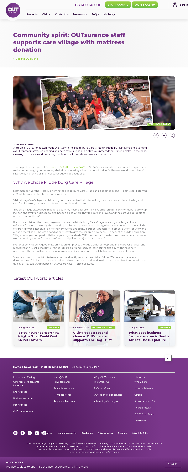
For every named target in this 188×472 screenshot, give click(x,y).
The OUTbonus (101, 382)
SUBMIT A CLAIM (145, 4)
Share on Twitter (164, 135)
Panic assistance (62, 382)
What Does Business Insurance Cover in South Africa (149, 318)
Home (17, 367)
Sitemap (122, 433)
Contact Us (62, 14)
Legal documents (67, 433)
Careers (138, 395)
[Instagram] (15, 434)
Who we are (140, 382)
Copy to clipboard (172, 135)
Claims (46, 14)
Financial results (142, 407)
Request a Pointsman (65, 401)
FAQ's (95, 14)
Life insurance (20, 392)
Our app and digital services (108, 395)
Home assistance (62, 395)
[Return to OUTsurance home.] (13, 10)
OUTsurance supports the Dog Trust (94, 318)
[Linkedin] (37, 434)
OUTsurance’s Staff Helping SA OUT (67, 167)
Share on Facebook (156, 135)
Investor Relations (143, 388)
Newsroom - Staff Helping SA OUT (46, 367)
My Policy (109, 14)
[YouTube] (44, 434)
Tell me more (79, 466)
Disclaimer (87, 433)
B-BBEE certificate (144, 414)
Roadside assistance (64, 388)
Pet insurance (20, 405)
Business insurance (23, 398)
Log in (184, 4)
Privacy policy (105, 433)
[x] (30, 434)
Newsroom (140, 420)
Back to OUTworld (27, 58)
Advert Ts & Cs (140, 433)
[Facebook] (22, 434)
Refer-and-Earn (102, 388)
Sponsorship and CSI (144, 401)
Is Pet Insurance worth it (38, 318)
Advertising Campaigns (106, 401)
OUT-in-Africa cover (23, 411)
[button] (168, 358)
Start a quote (118, 4)
